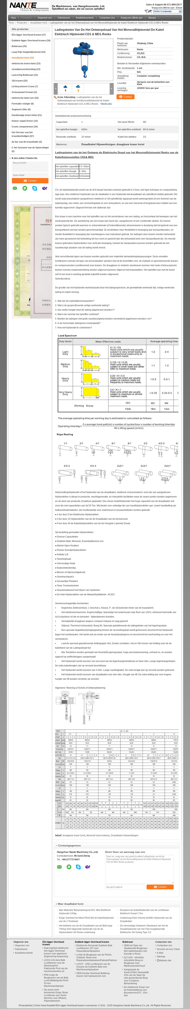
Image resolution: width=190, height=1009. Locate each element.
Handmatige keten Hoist (24, 115)
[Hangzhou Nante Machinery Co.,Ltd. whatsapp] (27, 191)
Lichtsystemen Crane (23, 86)
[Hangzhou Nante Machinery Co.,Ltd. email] (17, 191)
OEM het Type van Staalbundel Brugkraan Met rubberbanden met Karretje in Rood (135, 949)
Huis (13, 17)
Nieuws (152, 17)
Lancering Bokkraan (22, 75)
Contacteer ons (107, 17)
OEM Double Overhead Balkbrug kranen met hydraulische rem (93, 974)
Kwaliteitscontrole (85, 17)
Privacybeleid (25, 1005)
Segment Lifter (19, 109)
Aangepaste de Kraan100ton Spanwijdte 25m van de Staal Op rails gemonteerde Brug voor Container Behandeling (136, 976)
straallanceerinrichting (24, 69)
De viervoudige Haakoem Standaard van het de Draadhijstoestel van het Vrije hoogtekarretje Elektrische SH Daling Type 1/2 (144, 929)
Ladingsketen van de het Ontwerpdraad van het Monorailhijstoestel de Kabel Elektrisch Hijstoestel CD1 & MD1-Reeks (83, 100)
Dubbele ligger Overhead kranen (29, 40)
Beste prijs (106, 104)
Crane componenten (22, 126)
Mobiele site (165, 960)
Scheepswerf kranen (23, 92)
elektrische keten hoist (24, 63)
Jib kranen (17, 80)
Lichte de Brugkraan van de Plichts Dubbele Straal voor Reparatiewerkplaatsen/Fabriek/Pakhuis (96, 957)
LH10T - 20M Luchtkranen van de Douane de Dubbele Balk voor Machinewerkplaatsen (93, 967)
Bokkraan (17, 46)
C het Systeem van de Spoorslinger (30, 147)
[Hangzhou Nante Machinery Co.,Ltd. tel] (15, 198)
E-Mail (160, 953)
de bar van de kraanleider (25, 142)
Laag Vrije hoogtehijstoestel (26, 52)
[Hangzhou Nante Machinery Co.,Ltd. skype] (37, 191)
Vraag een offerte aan (163, 7)
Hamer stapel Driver (22, 121)
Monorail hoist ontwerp (97, 835)
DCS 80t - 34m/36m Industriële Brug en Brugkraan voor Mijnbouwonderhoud (134, 961)
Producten (27, 17)
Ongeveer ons (45, 17)
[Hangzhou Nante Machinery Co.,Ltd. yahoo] (47, 191)
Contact (32, 180)
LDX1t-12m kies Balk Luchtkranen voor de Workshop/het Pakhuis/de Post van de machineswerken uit (56, 966)
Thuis (11, 22)
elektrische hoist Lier (23, 98)
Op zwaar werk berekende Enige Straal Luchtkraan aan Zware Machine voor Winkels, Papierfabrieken (56, 995)
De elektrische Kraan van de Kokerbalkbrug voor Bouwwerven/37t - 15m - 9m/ (136, 991)
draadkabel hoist (38, 22)
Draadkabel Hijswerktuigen (124, 835)
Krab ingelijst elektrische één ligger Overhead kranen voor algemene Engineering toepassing (56, 952)
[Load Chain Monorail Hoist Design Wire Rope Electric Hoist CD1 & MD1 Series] (84, 59)
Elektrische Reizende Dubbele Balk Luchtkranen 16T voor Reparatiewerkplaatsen (94, 948)
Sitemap (161, 956)
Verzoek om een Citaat (168, 949)
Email (179, 7)
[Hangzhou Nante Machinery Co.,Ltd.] (180, 11)
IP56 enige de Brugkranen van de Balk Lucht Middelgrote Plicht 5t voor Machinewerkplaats (56, 980)
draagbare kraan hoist (74, 835)
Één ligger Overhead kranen (26, 35)
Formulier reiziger (21, 103)
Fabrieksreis (64, 17)
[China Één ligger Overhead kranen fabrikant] (28, 6)
